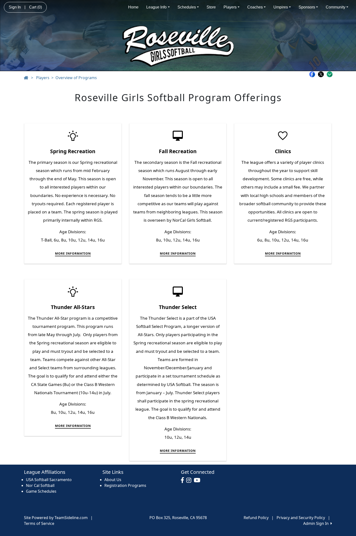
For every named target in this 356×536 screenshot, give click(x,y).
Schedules (187, 7)
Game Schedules (41, 491)
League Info (156, 7)
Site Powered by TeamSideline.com (56, 517)
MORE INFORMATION (73, 253)
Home (133, 7)
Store (211, 7)
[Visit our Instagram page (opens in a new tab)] (190, 480)
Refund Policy (256, 517)
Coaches (255, 7)
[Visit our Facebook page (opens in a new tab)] (183, 480)
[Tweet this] (322, 74)
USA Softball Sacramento (49, 479)
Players (230, 7)
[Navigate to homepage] (26, 77)
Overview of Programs (76, 77)
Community (335, 7)
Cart (35, 7)
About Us (112, 479)
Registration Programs (125, 485)
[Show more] (330, 74)
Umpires (280, 7)
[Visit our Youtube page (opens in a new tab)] (198, 480)
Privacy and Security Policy (301, 517)
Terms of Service (39, 523)
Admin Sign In (317, 523)
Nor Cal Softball (40, 485)
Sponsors (307, 7)
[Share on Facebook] (313, 74)
